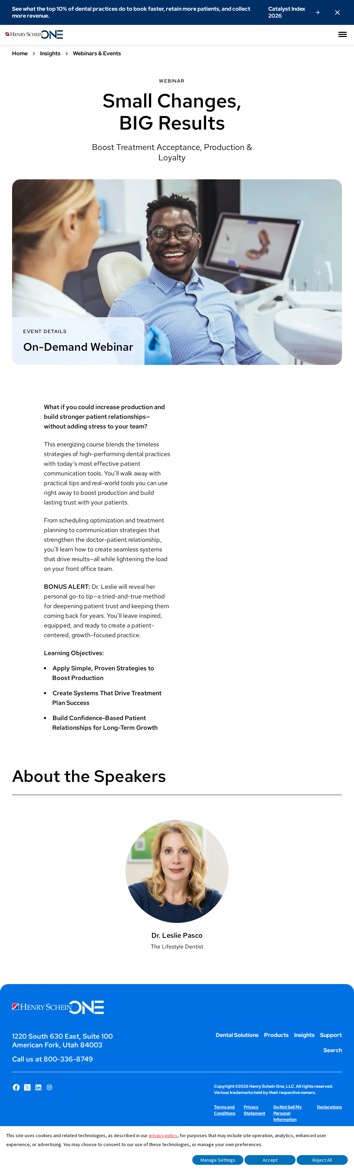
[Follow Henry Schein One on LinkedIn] (38, 1087)
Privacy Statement (254, 1110)
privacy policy (163, 1135)
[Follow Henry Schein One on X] (27, 1087)
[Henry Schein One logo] (34, 37)
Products (276, 1035)
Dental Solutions (237, 1035)
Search (333, 1050)
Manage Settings (218, 1160)
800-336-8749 (68, 1059)
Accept (270, 1160)
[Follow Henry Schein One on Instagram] (49, 1087)
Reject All (322, 1160)
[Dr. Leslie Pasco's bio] (177, 889)
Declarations (329, 1107)
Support (331, 1035)
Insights (304, 1035)
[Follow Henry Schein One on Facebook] (16, 1087)
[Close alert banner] (337, 12)
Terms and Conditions (224, 1110)
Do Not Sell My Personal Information (287, 1113)
